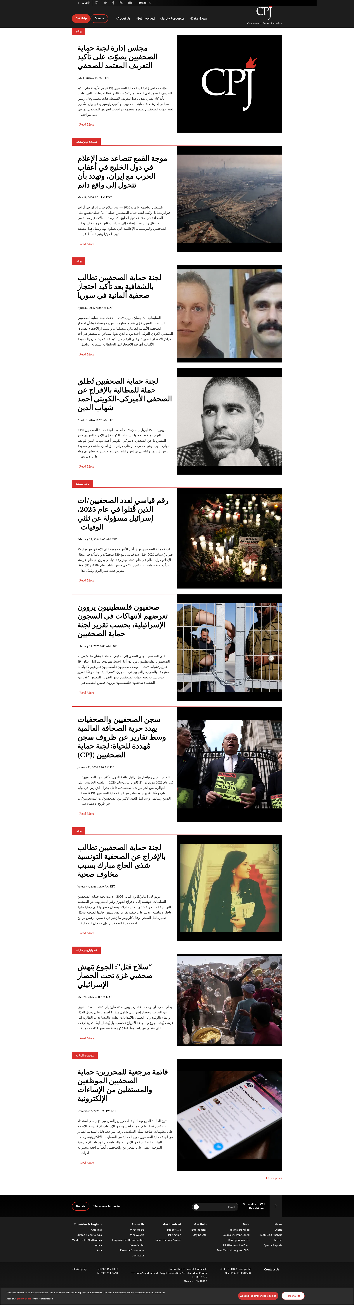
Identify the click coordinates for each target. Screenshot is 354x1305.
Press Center (137, 1245)
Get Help (81, 18)
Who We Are (137, 1234)
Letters (278, 1240)
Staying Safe (199, 1234)
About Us (138, 1224)
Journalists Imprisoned (236, 1234)
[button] (78, 3)
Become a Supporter (107, 1206)
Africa (98, 1245)
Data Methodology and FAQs (233, 1250)
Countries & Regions (88, 1224)
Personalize (293, 1295)
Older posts (274, 1178)
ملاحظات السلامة (85, 1055)
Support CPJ (174, 1229)
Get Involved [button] (146, 18)
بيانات (79, 31)
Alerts (278, 1229)
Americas (96, 1229)
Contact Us (138, 1255)
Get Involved (172, 1224)
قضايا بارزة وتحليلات (86, 141)
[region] (177, 1296)
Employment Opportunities (128, 1240)
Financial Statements (132, 1250)
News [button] (204, 18)
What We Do (137, 1229)
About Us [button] (123, 18)
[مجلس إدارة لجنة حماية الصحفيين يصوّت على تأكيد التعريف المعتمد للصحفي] (229, 84)
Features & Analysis (271, 1234)
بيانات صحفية (83, 483)
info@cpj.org (79, 1269)
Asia (99, 1250)
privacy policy (24, 1299)
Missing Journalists (238, 1240)
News (278, 1224)
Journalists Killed (239, 1229)
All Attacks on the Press (236, 1245)
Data (246, 1224)
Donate (99, 18)
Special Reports (273, 1245)
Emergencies (198, 1229)
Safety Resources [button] (173, 18)
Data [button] (194, 18)
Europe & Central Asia (89, 1234)
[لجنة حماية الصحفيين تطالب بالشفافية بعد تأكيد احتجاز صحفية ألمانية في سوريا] (229, 313)
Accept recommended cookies (258, 1295)
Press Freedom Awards (168, 1240)
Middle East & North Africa (87, 1240)
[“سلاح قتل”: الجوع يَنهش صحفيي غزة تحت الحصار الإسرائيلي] (229, 1000)
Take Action (174, 1234)
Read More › (85, 125)
